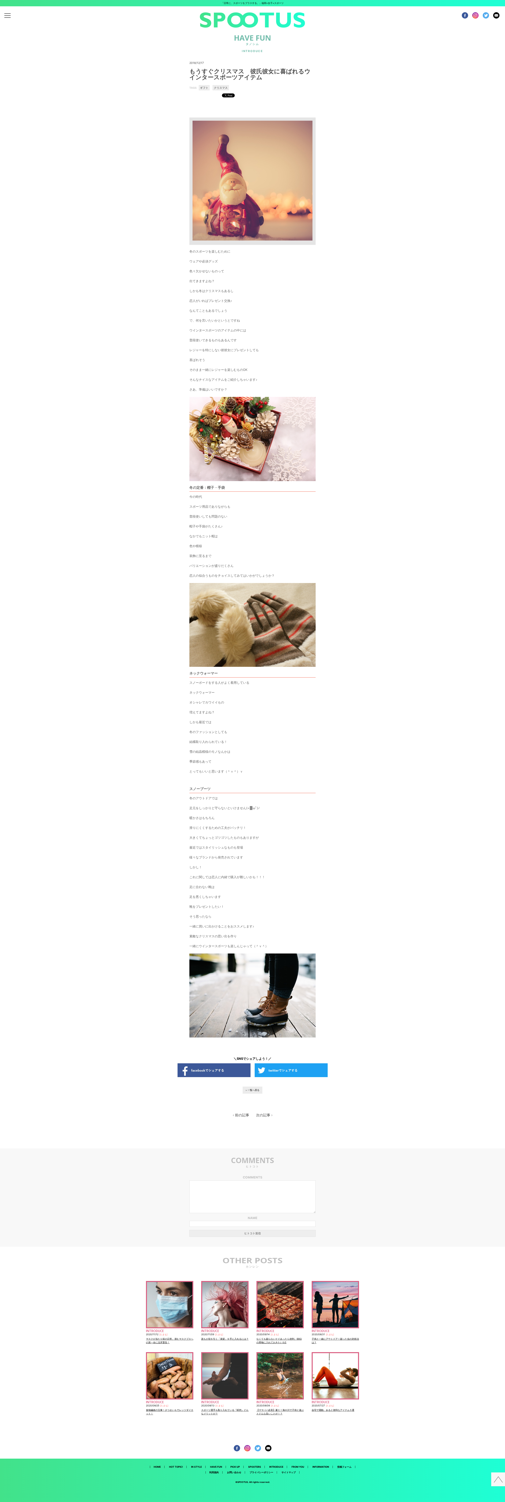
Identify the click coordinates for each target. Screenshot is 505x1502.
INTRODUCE (276, 1467)
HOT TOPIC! (176, 1467)
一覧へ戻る (253, 1090)
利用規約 (214, 1472)
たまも (163, 1334)
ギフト (204, 87)
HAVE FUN (216, 1467)
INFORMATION (320, 1467)
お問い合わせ (234, 1472)
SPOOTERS (254, 1467)
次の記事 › (264, 1115)
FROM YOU (298, 1467)
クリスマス (221, 87)
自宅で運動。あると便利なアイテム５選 (333, 1410)
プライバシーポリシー (261, 1472)
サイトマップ (288, 1472)
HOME (157, 1467)
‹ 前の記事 (241, 1115)
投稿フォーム (344, 1467)
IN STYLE (196, 1467)
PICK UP (235, 1467)
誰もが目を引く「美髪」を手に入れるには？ (225, 1338)
